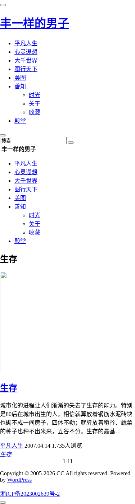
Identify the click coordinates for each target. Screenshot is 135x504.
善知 (20, 86)
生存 (8, 388)
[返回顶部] (3, 502)
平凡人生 (25, 43)
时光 (34, 95)
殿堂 (20, 121)
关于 (34, 104)
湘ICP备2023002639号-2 (30, 494)
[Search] (71, 142)
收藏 (34, 112)
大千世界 (25, 60)
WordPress (19, 480)
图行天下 (25, 69)
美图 (20, 78)
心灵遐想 (25, 52)
